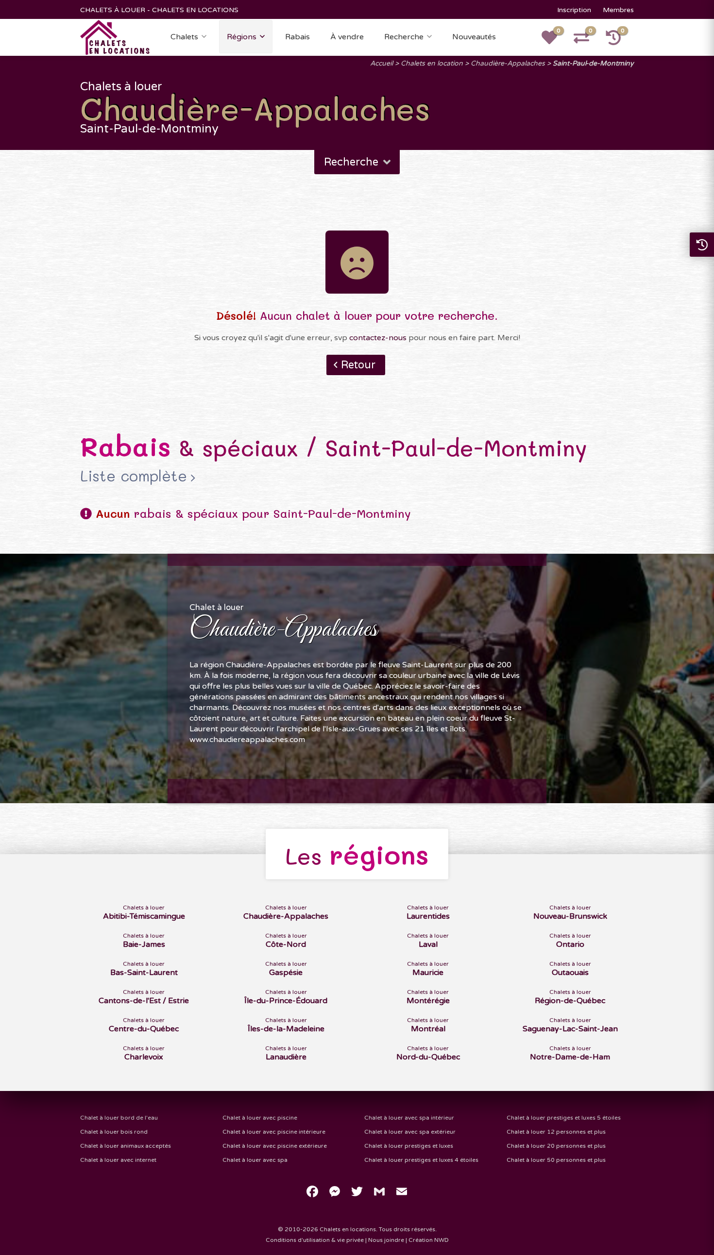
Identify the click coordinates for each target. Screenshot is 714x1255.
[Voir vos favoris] (555, 41)
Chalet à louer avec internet (118, 1159)
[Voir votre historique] (619, 41)
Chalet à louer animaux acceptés (125, 1145)
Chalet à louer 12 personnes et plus (556, 1131)
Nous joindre (386, 1240)
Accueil (381, 63)
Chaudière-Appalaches (508, 63)
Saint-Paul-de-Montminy (593, 63)
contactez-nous (378, 338)
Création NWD (428, 1240)
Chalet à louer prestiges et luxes (408, 1145)
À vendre (347, 37)
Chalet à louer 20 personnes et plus (556, 1145)
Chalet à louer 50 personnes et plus (556, 1159)
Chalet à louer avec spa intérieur (409, 1117)
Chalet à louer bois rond (114, 1131)
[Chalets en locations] (115, 37)
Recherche (404, 37)
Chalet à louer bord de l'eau (119, 1117)
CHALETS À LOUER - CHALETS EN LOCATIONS (159, 10)
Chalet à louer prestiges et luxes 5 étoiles (564, 1117)
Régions (241, 37)
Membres (618, 10)
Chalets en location (432, 63)
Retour (358, 365)
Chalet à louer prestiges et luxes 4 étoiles (421, 1159)
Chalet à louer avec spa (255, 1159)
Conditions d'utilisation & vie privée (315, 1240)
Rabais (297, 37)
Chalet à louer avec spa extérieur (410, 1131)
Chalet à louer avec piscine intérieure (273, 1131)
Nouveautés (474, 37)
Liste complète (133, 475)
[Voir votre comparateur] (587, 41)
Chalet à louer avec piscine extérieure (274, 1145)
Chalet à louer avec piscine (259, 1117)
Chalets (184, 37)
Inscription (574, 10)
